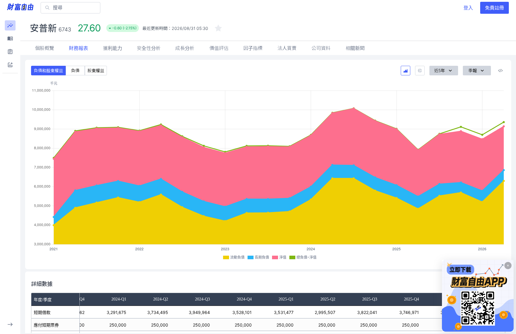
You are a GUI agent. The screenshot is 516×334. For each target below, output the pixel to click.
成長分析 (184, 48)
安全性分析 (149, 48)
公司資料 (321, 48)
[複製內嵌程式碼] (500, 70)
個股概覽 (44, 48)
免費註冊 (494, 8)
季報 (473, 70)
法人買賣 (287, 48)
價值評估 (218, 48)
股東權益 (95, 70)
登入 (468, 8)
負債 (75, 70)
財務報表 (78, 48)
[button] (10, 25)
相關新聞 (355, 48)
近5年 (439, 70)
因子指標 (252, 48)
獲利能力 (112, 48)
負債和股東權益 (48, 70)
